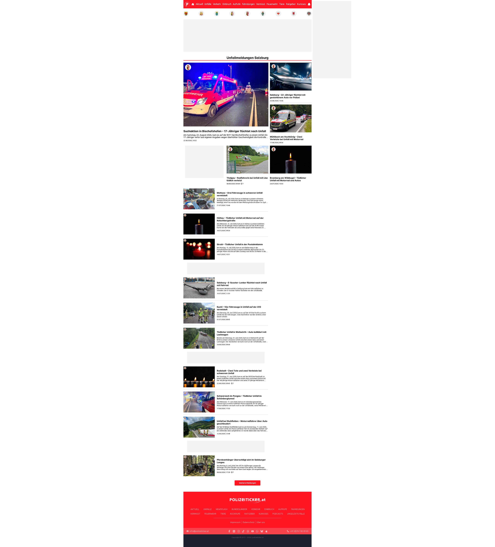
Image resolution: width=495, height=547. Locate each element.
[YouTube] (252, 531)
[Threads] (248, 531)
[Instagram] (238, 531)
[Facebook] (229, 531)
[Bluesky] (262, 531)
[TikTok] (243, 531)
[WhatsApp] (257, 531)
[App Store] (266, 531)
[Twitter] (234, 531)
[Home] (187, 4)
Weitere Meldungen (247, 483)
